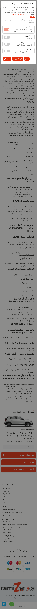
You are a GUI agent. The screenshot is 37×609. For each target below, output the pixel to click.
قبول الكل (7, 59)
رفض (26, 59)
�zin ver (7, 37)
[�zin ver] (7, 37)
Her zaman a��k (7, 29)
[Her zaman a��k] (7, 29)
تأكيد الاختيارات (17, 59)
